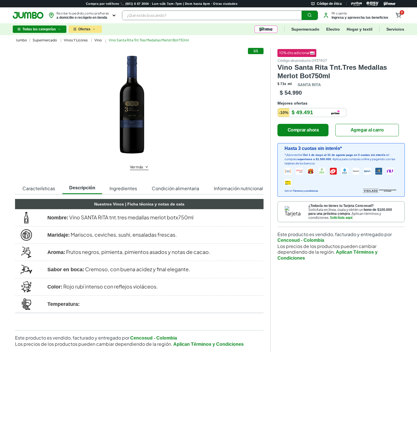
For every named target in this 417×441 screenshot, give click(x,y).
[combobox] (220, 15)
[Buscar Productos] (310, 15)
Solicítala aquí (341, 218)
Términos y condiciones (305, 191)
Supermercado (45, 40)
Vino (98, 40)
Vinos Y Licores (76, 40)
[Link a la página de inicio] (21, 40)
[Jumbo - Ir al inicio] (28, 15)
